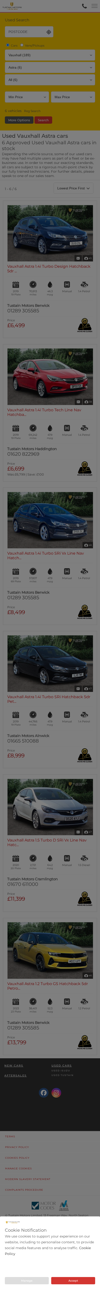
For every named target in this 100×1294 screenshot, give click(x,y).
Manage (27, 1280)
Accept (73, 1280)
